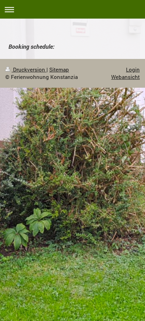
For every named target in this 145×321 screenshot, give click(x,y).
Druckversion (29, 69)
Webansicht (125, 76)
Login (133, 69)
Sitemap (59, 69)
